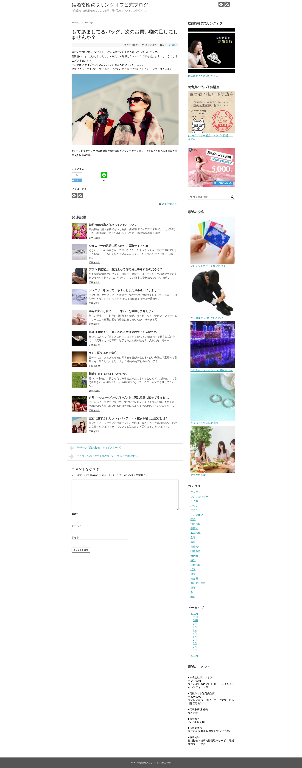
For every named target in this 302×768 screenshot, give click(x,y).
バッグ (167, 45)
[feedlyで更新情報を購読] (221, 4)
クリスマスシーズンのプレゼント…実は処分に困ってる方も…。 (130, 397)
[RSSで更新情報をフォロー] (227, 4)
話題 (193, 569)
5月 (195, 637)
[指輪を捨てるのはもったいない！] (79, 380)
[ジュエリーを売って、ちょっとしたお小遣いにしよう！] (79, 296)
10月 (195, 620)
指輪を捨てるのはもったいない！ (110, 373)
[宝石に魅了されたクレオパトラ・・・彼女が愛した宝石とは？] (79, 425)
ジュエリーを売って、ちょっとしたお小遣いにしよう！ (124, 290)
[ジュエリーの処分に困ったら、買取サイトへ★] (79, 252)
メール (76, 525)
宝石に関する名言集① (103, 352)
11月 (195, 617)
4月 (195, 640)
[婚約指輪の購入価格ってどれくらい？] (79, 231)
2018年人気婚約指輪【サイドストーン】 (100, 447)
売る (193, 519)
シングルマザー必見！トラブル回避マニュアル (210, 137)
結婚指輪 (195, 565)
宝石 (193, 537)
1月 (195, 650)
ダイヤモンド (169, 203)
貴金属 (194, 578)
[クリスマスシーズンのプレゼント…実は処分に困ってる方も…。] (79, 404)
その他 (194, 501)
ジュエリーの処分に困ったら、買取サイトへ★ (118, 245)
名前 (75, 514)
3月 (195, 643)
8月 (195, 627)
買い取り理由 (198, 583)
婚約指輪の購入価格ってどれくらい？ (113, 224)
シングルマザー (199, 496)
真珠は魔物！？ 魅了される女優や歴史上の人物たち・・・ (127, 332)
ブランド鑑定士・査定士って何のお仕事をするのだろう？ (125, 269)
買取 (174, 45)
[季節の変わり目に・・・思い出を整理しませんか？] (79, 317)
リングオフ (196, 514)
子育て (194, 528)
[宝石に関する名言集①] (79, 359)
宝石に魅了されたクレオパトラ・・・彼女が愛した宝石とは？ (128, 418)
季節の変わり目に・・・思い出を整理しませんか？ (121, 311)
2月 (195, 646)
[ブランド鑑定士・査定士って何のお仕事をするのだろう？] (79, 276)
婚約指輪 (195, 524)
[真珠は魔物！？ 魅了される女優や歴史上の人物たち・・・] (79, 338)
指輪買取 (195, 551)
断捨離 (194, 555)
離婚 (193, 596)
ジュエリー (196, 492)
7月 (195, 630)
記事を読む (94, 237)
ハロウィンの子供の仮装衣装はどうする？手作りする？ (108, 456)
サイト (75, 537)
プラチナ (195, 510)
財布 (193, 574)
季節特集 (195, 533)
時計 (193, 560)
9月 (195, 623)
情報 (193, 542)
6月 (195, 633)
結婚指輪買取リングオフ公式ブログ (110, 4)
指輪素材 (195, 546)
